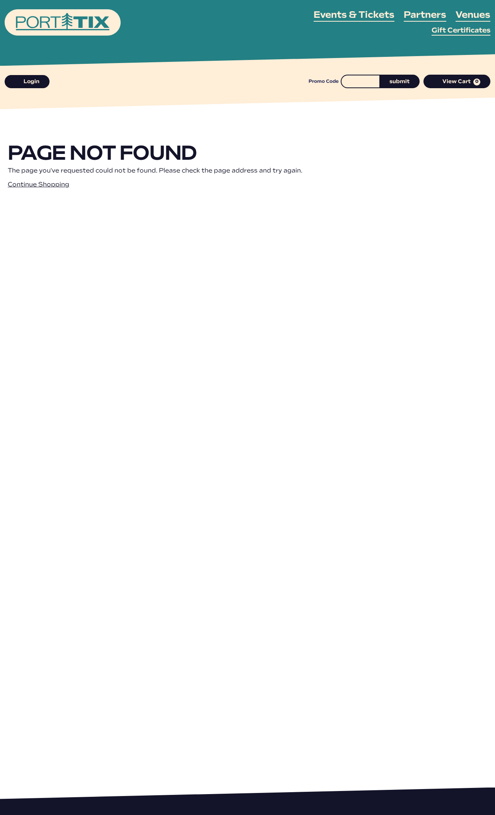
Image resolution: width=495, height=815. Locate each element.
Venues (473, 15)
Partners (425, 15)
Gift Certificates (461, 30)
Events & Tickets (354, 15)
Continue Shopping (38, 185)
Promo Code (324, 81)
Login (31, 82)
